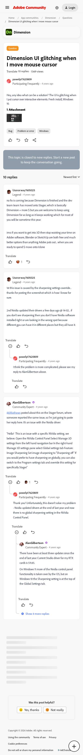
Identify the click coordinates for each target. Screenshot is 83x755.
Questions (67, 17)
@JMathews (14, 412)
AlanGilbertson (21, 402)
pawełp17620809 (22, 79)
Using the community (19, 737)
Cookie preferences (17, 743)
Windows (44, 130)
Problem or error (26, 130)
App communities (29, 17)
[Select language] (57, 7)
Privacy (52, 737)
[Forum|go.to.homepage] (29, 7)
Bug (10, 130)
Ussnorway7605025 (23, 190)
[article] (41, 226)
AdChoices (65, 750)
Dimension (50, 17)
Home (11, 17)
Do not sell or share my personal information (30, 750)
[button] (7, 9)
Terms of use (39, 737)
